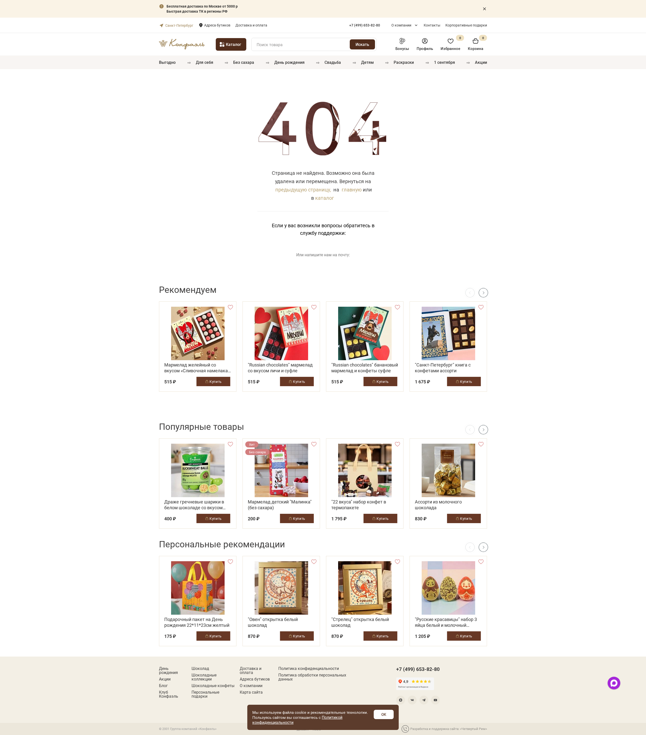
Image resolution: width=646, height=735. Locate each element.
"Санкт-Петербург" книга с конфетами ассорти (443, 368)
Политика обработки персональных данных (312, 677)
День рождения (289, 62)
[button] (483, 292)
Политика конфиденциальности (308, 668)
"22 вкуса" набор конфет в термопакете (358, 505)
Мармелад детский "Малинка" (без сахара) (280, 505)
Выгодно (167, 62)
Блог (163, 686)
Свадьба (333, 62)
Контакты (432, 25)
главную (352, 189)
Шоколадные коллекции (204, 677)
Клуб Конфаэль (168, 694)
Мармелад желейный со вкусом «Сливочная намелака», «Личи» (197, 368)
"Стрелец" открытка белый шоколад (360, 622)
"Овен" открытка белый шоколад (273, 622)
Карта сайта (251, 692)
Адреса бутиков (217, 25)
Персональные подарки (205, 694)
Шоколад (200, 668)
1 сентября (444, 62)
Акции (481, 62)
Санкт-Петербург (179, 25)
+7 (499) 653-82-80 (418, 669)
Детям (367, 62)
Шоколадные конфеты (213, 686)
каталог (324, 197)
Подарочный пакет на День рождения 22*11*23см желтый (196, 622)
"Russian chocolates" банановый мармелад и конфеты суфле (364, 368)
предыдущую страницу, (303, 189)
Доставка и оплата (251, 25)
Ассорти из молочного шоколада (438, 505)
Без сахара (243, 62)
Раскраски (404, 62)
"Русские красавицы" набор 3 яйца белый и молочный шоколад (446, 622)
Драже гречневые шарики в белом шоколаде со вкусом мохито (194, 505)
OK (383, 714)
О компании (401, 25)
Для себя (204, 62)
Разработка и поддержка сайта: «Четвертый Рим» (448, 728)
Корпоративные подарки (466, 25)
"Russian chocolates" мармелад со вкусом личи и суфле (280, 368)
